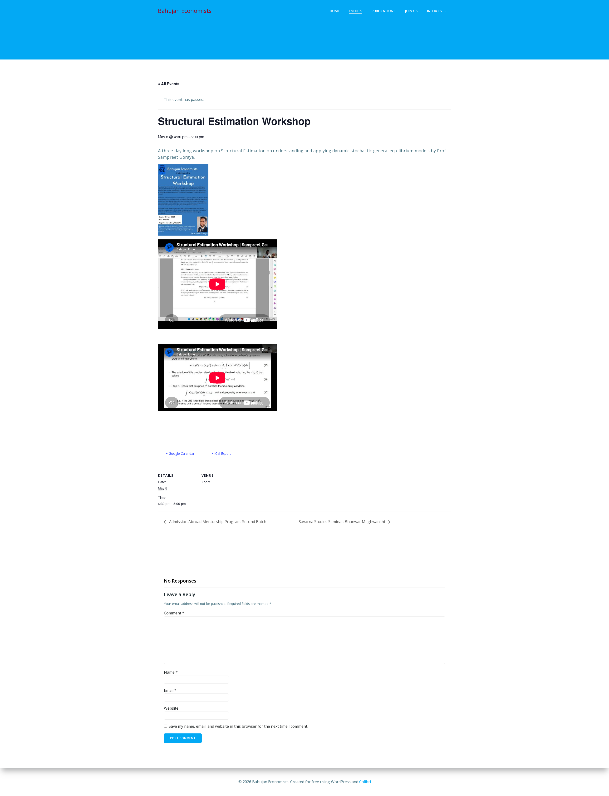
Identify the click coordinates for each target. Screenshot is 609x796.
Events (355, 11)
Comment (174, 613)
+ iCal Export (221, 453)
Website (171, 708)
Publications (383, 11)
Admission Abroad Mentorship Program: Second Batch (217, 521)
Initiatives (436, 11)
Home (335, 11)
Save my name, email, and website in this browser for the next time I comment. (238, 726)
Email (170, 690)
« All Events (168, 83)
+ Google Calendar (180, 453)
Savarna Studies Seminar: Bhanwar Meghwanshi (342, 521)
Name (171, 672)
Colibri (365, 781)
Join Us (411, 11)
